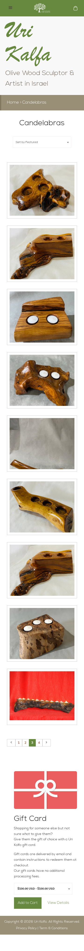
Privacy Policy (26, 928)
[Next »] (46, 742)
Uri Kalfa (40, 922)
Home (13, 103)
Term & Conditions (53, 928)
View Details (58, 903)
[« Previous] (11, 742)
